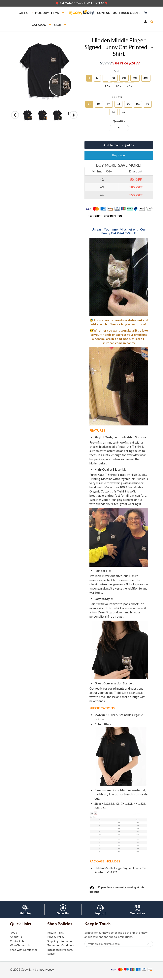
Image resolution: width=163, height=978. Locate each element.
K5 (128, 104)
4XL (146, 78)
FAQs (13, 932)
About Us (16, 936)
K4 (118, 104)
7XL (129, 85)
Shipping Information (60, 941)
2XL (124, 78)
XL (113, 78)
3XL (135, 78)
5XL (107, 85)
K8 (113, 111)
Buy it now (118, 155)
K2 (99, 104)
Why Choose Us (20, 945)
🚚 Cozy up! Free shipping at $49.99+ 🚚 (81, 3)
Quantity (119, 121)
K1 (89, 104)
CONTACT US (107, 13)
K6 (138, 104)
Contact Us (17, 941)
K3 (108, 104)
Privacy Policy (55, 936)
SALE (57, 24)
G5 (123, 111)
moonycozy (46, 969)
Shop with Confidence (24, 949)
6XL (118, 85)
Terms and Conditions (61, 945)
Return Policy (55, 932)
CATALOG (39, 24)
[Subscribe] (148, 944)
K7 (147, 104)
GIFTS (23, 13)
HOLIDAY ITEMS (47, 13)
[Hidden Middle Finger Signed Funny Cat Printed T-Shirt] (44, 71)
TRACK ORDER (130, 13)
